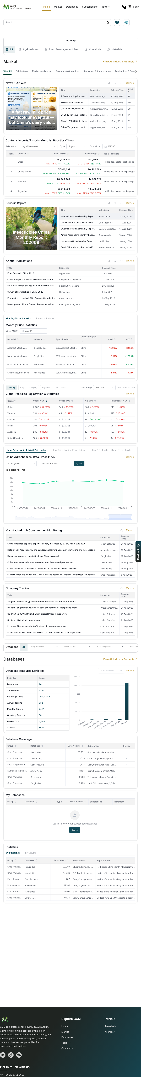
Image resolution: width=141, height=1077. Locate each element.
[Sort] (109, 83)
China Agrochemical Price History (68, 450)
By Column (30, 852)
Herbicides (35, 752)
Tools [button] (104, 6)
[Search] (121, 83)
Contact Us (67, 1048)
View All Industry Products (118, 61)
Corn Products (37, 764)
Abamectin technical (17, 348)
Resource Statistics (45, 318)
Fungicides (35, 783)
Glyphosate (35, 777)
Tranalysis (110, 1026)
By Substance (13, 852)
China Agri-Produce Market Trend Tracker (111, 450)
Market (58, 6)
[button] (44, 646)
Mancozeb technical (17, 356)
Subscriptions (89, 6)
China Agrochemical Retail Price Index (26, 450)
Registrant (46, 387)
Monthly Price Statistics (18, 318)
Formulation (61, 387)
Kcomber (110, 1031)
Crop (22, 387)
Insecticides (36, 758)
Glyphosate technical (17, 364)
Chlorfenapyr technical (18, 372)
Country (11, 387)
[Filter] (115, 83)
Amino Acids (36, 771)
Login (136, 6)
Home (46, 6)
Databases (72, 6)
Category (33, 387)
